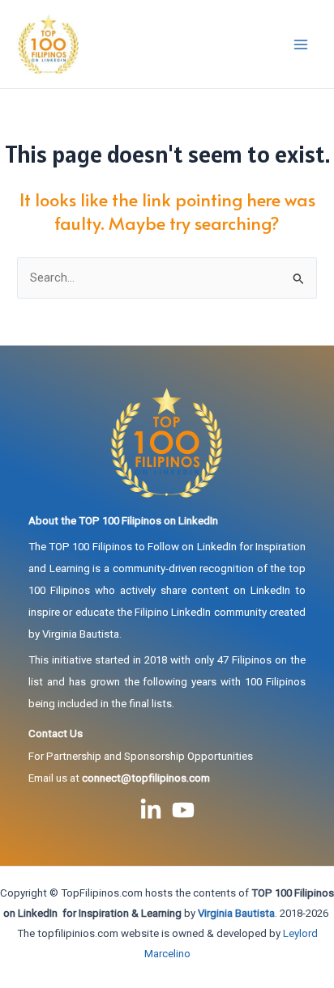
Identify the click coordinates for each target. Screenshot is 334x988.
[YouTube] (183, 810)
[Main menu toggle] (301, 44)
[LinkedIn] (150, 810)
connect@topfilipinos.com (146, 778)
